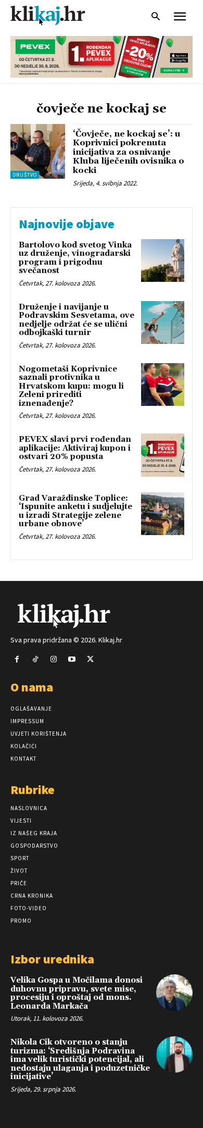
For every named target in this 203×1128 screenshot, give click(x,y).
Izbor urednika (52, 959)
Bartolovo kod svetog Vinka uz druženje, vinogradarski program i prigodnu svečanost (75, 258)
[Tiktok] (35, 659)
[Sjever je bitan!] (57, 15)
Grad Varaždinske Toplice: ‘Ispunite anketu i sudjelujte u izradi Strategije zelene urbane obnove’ (75, 511)
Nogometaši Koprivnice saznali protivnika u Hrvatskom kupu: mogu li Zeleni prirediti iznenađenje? (71, 386)
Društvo (24, 174)
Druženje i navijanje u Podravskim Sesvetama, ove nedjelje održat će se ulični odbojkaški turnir (76, 320)
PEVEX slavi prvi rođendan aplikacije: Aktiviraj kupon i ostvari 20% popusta (75, 448)
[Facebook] (16, 659)
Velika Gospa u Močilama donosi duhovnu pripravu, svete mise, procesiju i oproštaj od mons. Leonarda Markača (76, 993)
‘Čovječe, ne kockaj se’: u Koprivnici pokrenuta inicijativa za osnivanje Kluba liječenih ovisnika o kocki (128, 152)
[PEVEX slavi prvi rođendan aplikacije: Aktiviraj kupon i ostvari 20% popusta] (162, 455)
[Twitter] (90, 659)
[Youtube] (72, 659)
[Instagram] (53, 659)
